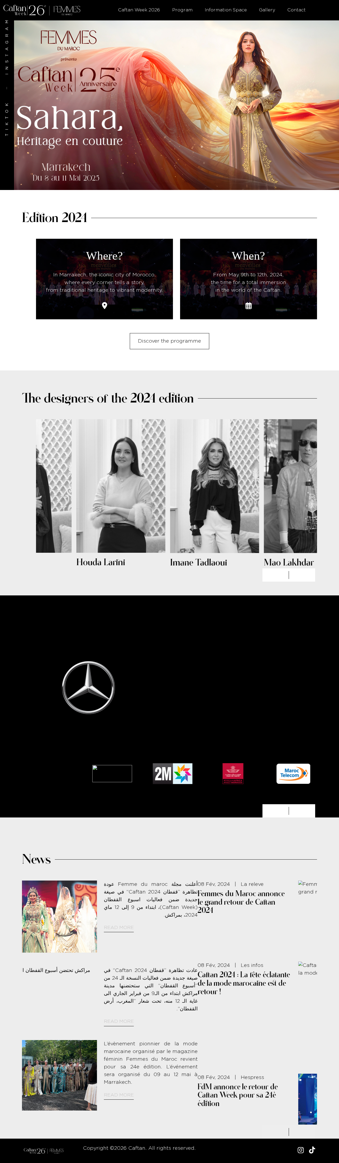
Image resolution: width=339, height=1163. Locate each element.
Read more (238, 943)
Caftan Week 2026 (139, 10)
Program (182, 10)
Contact (296, 10)
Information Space (226, 10)
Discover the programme (169, 341)
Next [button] (302, 575)
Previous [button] (275, 575)
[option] (169, 105)
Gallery (267, 10)
